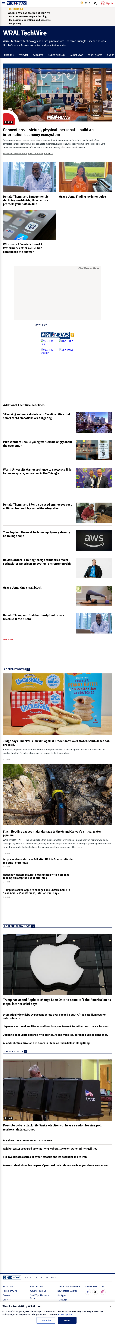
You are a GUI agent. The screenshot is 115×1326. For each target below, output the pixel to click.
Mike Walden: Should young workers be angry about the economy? (37, 444)
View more (8, 639)
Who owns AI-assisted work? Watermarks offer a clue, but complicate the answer (22, 248)
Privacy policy (65, 1314)
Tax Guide (38, 55)
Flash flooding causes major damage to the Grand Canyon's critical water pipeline (52, 833)
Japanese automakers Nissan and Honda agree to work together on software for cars (56, 1026)
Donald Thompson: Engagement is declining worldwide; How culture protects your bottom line (26, 200)
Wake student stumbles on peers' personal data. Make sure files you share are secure (55, 1165)
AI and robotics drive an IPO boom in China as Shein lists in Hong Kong (46, 1043)
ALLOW (67, 1320)
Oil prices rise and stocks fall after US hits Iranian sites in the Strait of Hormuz (38, 861)
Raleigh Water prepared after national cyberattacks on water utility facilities (50, 1148)
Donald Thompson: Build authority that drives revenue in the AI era (33, 617)
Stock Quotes (95, 55)
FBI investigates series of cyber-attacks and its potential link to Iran (45, 1156)
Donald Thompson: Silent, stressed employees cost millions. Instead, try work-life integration (37, 506)
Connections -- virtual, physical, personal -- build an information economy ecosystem (48, 132)
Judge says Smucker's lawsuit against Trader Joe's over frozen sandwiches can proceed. (56, 743)
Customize (46, 1320)
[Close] (110, 1306)
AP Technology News (17, 926)
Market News (76, 55)
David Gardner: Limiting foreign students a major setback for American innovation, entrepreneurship (37, 562)
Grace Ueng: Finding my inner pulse (82, 196)
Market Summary (56, 55)
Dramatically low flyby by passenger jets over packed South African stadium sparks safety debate (54, 1016)
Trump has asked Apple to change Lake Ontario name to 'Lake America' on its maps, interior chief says (36, 891)
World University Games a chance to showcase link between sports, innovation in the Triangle (37, 471)
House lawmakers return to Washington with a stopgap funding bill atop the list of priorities (36, 876)
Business (9, 55)
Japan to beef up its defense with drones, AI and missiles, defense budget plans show (55, 1034)
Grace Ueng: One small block (22, 587)
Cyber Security (13, 1051)
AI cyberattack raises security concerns (27, 1140)
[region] (57, 1314)
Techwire (23, 55)
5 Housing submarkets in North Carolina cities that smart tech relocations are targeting (36, 416)
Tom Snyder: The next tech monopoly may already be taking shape (36, 534)
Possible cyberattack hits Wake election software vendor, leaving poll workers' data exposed (52, 1127)
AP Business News (15, 669)
